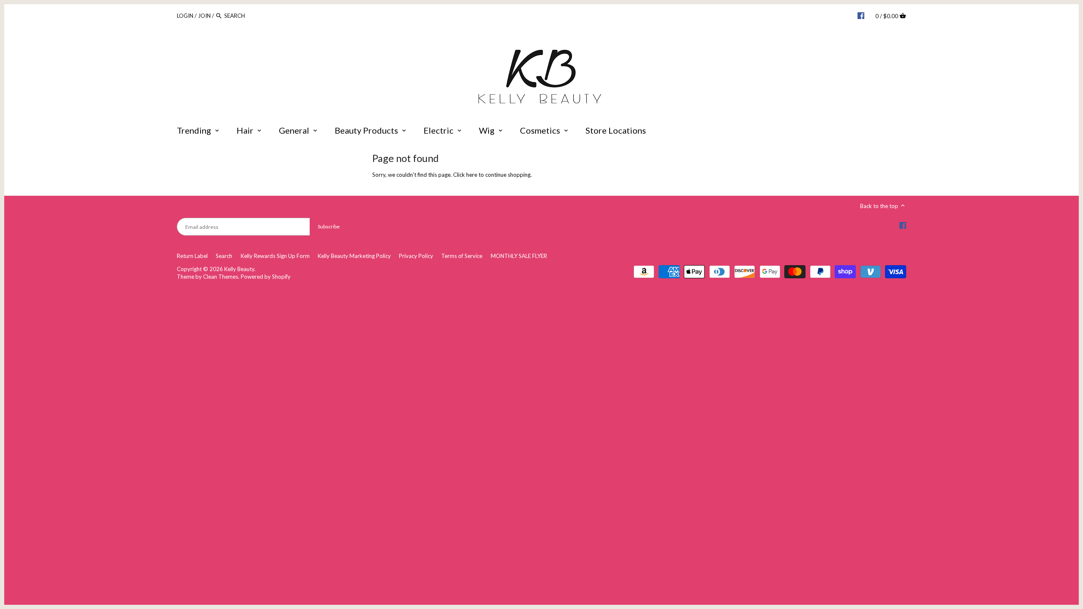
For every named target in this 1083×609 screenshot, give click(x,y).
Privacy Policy (416, 255)
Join (204, 15)
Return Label (192, 255)
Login (185, 15)
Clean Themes (220, 276)
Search (224, 255)
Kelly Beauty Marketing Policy (354, 255)
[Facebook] (861, 15)
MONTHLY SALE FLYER (519, 255)
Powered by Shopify (266, 276)
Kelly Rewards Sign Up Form (275, 255)
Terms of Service (461, 255)
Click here (465, 174)
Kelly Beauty (239, 269)
